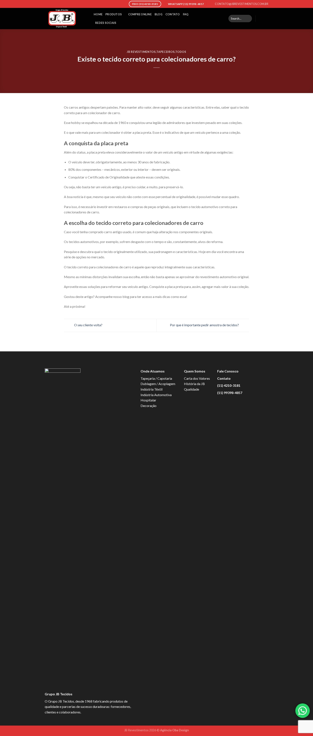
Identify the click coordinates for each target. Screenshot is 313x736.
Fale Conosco (227, 371)
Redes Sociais (105, 22)
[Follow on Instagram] (265, 18)
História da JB (194, 384)
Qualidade (191, 389)
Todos (180, 51)
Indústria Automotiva (156, 395)
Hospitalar (148, 400)
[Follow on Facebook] (260, 18)
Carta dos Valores (197, 378)
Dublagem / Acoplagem (158, 384)
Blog (158, 14)
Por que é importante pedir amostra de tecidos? (205, 325)
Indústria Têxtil (151, 389)
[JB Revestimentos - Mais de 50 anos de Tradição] (66, 18)
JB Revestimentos (141, 51)
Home (98, 14)
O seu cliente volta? (87, 325)
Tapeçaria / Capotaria (156, 378)
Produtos (113, 14)
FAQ (186, 14)
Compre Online (140, 14)
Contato (172, 14)
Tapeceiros (165, 51)
